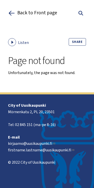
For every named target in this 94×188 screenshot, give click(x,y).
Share (77, 42)
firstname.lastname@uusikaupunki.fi (39, 150)
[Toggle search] (81, 13)
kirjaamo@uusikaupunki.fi (30, 143)
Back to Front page (37, 13)
